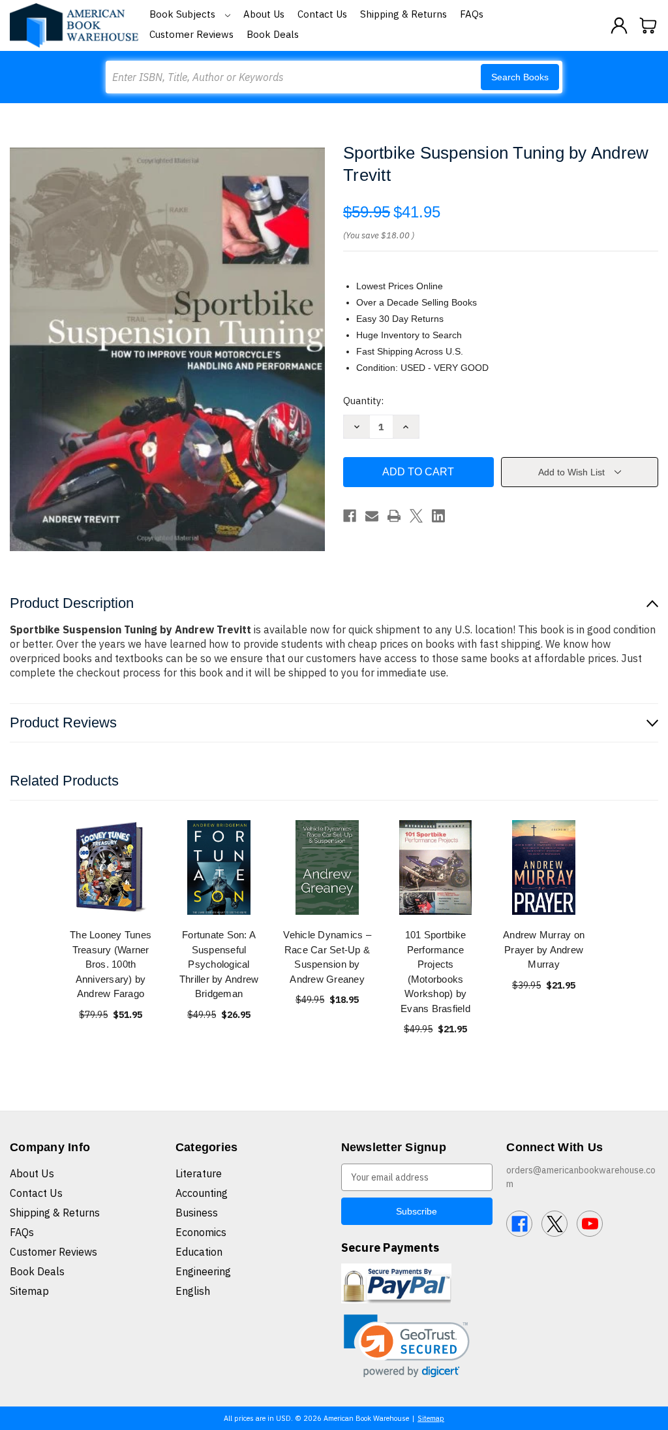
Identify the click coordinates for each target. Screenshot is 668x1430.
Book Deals (273, 34)
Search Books (520, 77)
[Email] (371, 516)
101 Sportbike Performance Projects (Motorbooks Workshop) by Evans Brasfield (435, 971)
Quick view (111, 867)
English (192, 1290)
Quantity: (363, 400)
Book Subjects (183, 14)
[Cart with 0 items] (648, 25)
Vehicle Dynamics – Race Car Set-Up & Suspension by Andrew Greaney (327, 957)
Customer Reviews (191, 34)
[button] (406, 1346)
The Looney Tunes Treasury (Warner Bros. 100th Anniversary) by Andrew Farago (110, 964)
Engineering (203, 1271)
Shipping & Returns (403, 14)
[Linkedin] (438, 516)
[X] (416, 516)
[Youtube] (589, 1223)
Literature (198, 1173)
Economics (200, 1232)
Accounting (201, 1193)
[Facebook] (349, 516)
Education (198, 1251)
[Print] (394, 516)
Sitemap (29, 1290)
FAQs (471, 14)
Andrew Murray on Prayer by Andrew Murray (543, 949)
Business (196, 1212)
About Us (263, 14)
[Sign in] (619, 25)
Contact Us (322, 14)
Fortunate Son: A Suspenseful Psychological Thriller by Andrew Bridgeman (219, 964)
